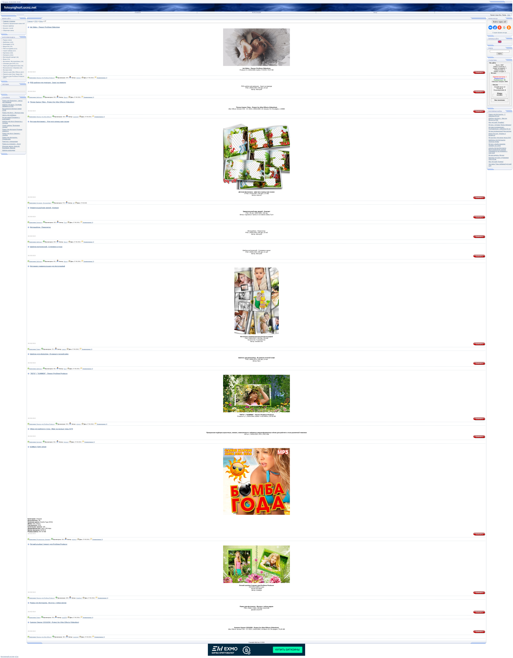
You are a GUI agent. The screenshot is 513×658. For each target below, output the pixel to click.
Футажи (5, 70)
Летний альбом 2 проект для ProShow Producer (48, 544)
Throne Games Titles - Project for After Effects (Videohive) (52, 102)
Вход (375, 12)
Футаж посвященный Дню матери (500, 131)
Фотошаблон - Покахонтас (40, 227)
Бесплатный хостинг (8, 656)
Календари (6, 44)
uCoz (16, 656)
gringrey (78, 77)
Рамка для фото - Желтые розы (13, 112)
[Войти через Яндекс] (500, 27)
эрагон (64, 349)
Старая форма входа (499, 32)
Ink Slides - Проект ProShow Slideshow (45, 27)
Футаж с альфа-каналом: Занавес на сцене (497, 144)
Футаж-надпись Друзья (496, 155)
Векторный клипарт (9, 57)
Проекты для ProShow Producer (13, 76)
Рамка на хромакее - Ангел (11, 144)
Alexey (65, 97)
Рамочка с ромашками (10, 141)
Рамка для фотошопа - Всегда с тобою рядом (48, 603)
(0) (102, 77)
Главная (138, 12)
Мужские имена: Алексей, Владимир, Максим (11, 147)
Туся (65, 222)
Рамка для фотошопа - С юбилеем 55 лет (497, 115)
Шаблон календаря (8, 150)
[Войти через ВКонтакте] (490, 27)
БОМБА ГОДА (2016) (38, 447)
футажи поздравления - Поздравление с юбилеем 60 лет (500, 128)
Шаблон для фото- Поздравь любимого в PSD (12, 105)
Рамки (5, 40)
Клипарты (6, 55)
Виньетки (6, 46)
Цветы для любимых (9, 115)
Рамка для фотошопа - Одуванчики (10, 138)
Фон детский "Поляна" (496, 161)
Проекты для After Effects (11, 72)
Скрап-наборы (8, 51)
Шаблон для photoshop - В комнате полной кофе (49, 354)
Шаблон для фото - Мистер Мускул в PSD (498, 119)
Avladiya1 (79, 598)
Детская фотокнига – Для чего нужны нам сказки (49, 122)
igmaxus (66, 442)
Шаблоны (6, 42)
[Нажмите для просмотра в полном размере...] (256, 333)
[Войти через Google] (504, 27)
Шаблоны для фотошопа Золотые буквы (497, 140)
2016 (36, 21)
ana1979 (64, 617)
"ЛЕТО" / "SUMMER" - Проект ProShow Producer (49, 374)
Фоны (5, 59)
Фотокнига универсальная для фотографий (47, 266)
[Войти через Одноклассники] (509, 27)
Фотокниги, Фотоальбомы (11, 61)
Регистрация (256, 12)
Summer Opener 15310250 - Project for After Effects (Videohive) (54, 622)
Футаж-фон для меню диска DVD (500, 137)
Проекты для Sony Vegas (11, 74)
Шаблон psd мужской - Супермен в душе (46, 247)
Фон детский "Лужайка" (496, 122)
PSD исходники (8, 48)
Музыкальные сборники (11, 68)
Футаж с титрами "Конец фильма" (500, 125)
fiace (65, 368)
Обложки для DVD (9, 63)
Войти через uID (499, 22)
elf (73, 203)
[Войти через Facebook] (495, 27)
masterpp (75, 116)
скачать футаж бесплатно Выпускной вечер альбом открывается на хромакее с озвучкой (498, 150)
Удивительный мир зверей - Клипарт (44, 208)
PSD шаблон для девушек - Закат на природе (48, 83)
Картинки (6, 53)
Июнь (41, 21)
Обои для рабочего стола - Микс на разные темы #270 (51, 429)
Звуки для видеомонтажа (11, 65)
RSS (508, 15)
